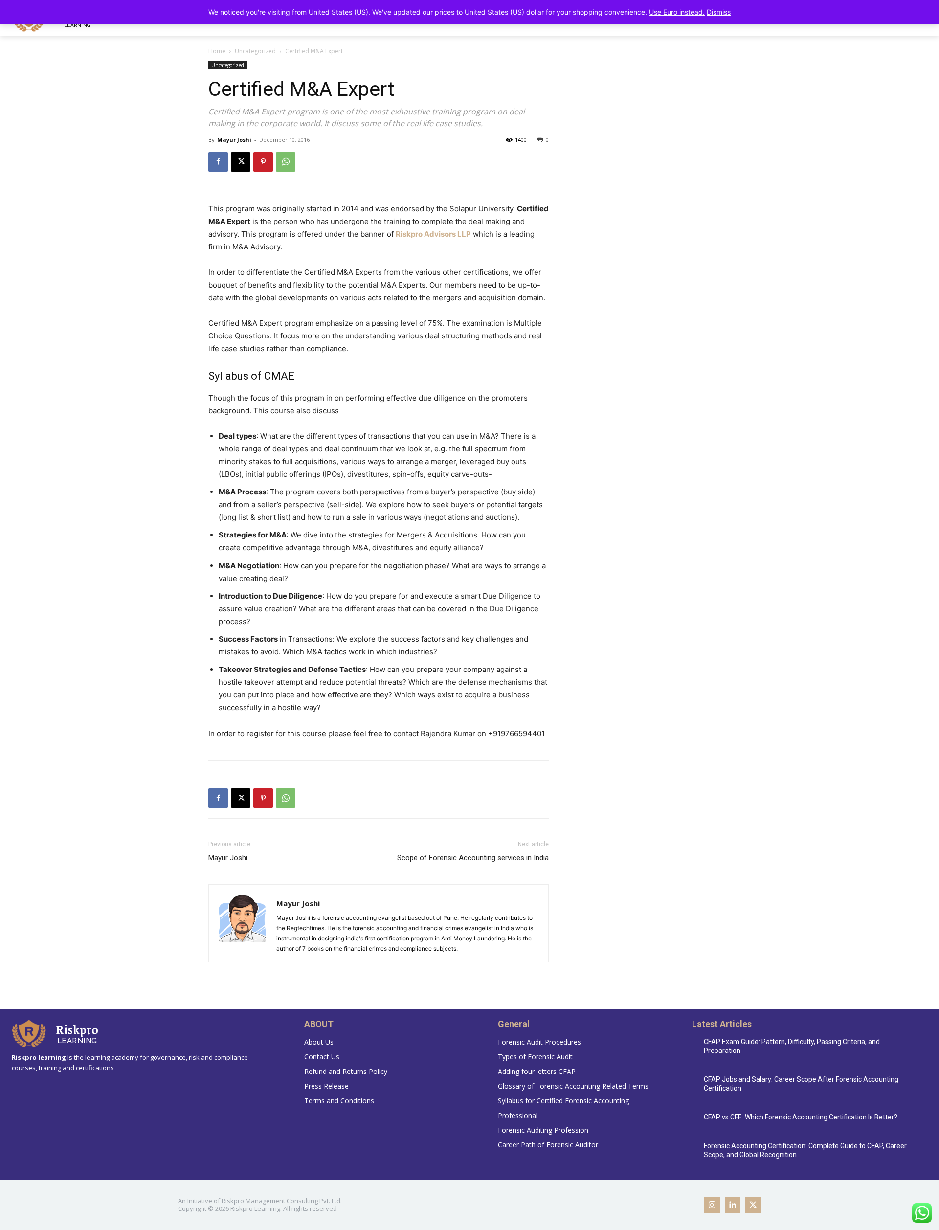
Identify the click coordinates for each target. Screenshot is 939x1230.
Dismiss (719, 12)
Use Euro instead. (677, 12)
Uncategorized (255, 51)
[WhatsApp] (285, 162)
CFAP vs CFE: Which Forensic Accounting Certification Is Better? (800, 1117)
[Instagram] (712, 1205)
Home (216, 51)
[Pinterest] (263, 162)
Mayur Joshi (234, 139)
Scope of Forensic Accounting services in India (473, 857)
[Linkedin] (732, 1205)
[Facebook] (218, 162)
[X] (240, 162)
